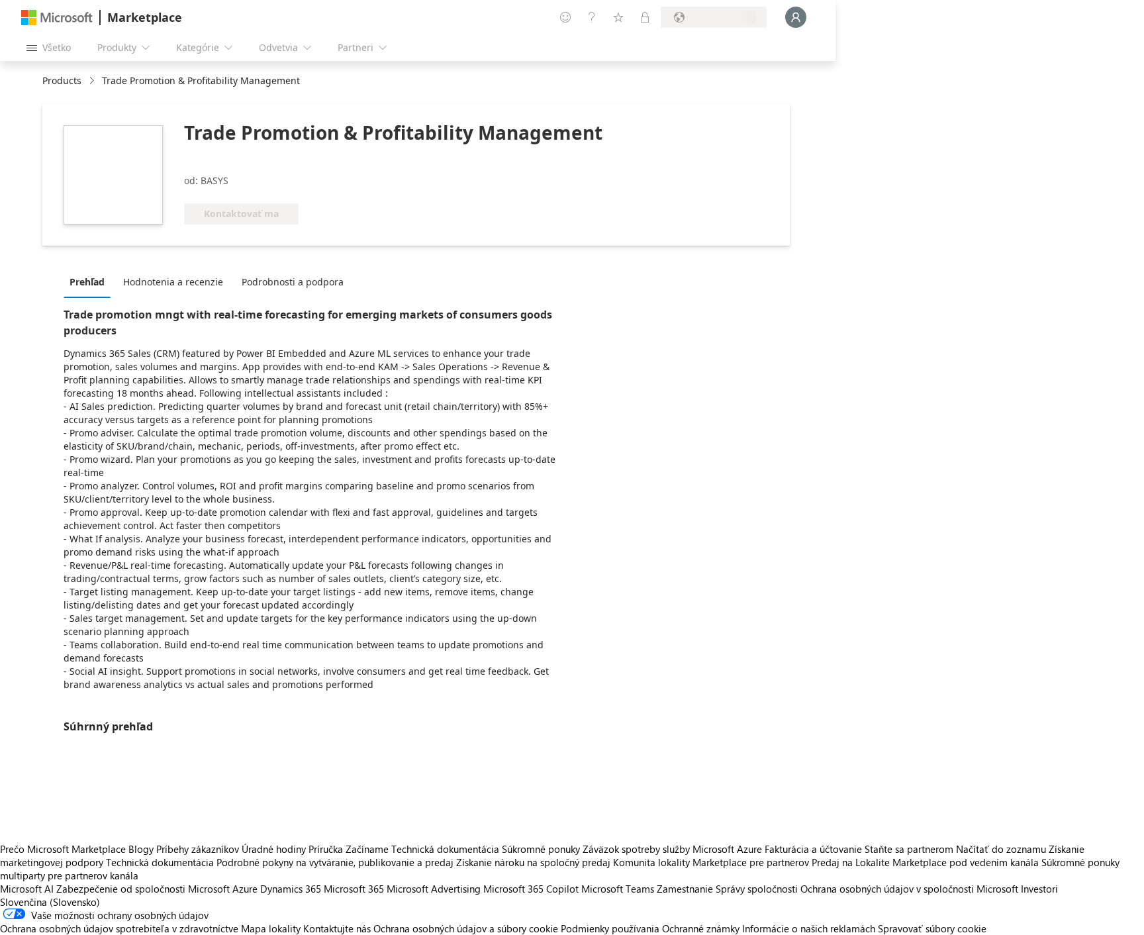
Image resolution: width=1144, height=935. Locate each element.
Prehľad (87, 281)
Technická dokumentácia (445, 849)
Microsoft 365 (354, 888)
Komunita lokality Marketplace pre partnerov (711, 862)
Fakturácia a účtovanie (813, 849)
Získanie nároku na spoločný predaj (533, 862)
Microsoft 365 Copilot (531, 888)
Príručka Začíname (349, 849)
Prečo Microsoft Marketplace (63, 849)
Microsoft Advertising (434, 888)
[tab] (90, 281)
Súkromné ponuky (541, 849)
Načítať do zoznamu (1001, 849)
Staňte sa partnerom (909, 849)
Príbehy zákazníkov (197, 849)
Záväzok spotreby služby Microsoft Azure (674, 849)
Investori (1039, 888)
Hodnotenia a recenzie (173, 281)
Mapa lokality (271, 928)
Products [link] (61, 80)
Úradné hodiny (274, 849)
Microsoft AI (27, 888)
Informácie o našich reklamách (808, 928)
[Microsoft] (57, 17)
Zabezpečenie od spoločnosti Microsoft (143, 888)
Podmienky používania (610, 928)
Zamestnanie (685, 888)
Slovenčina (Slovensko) (50, 902)
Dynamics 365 (290, 888)
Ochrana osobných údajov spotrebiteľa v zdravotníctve (119, 928)
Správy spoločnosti (757, 888)
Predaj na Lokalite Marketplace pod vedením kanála (925, 862)
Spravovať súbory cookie (932, 928)
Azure (245, 888)
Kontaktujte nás (337, 928)
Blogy (141, 849)
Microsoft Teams (617, 888)
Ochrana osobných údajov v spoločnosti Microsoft (909, 888)
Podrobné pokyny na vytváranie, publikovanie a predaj (334, 862)
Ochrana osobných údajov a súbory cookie (465, 928)
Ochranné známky (700, 928)
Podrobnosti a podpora (293, 281)
